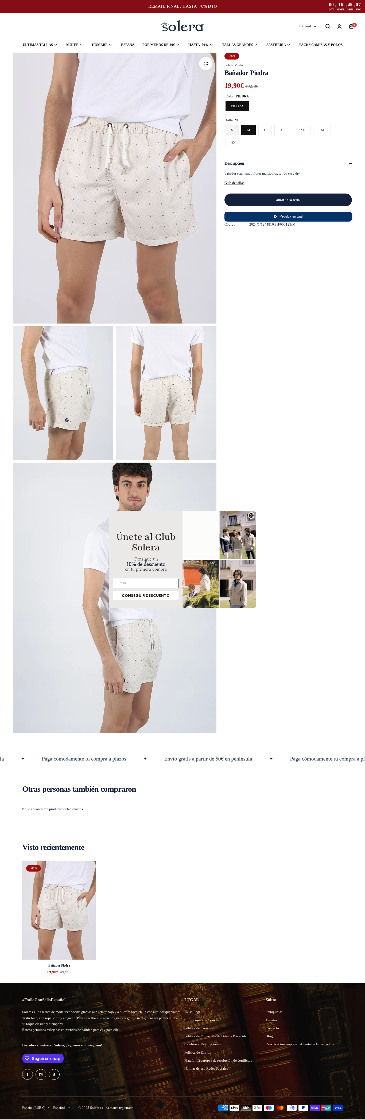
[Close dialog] (251, 515)
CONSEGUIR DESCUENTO (146, 595)
